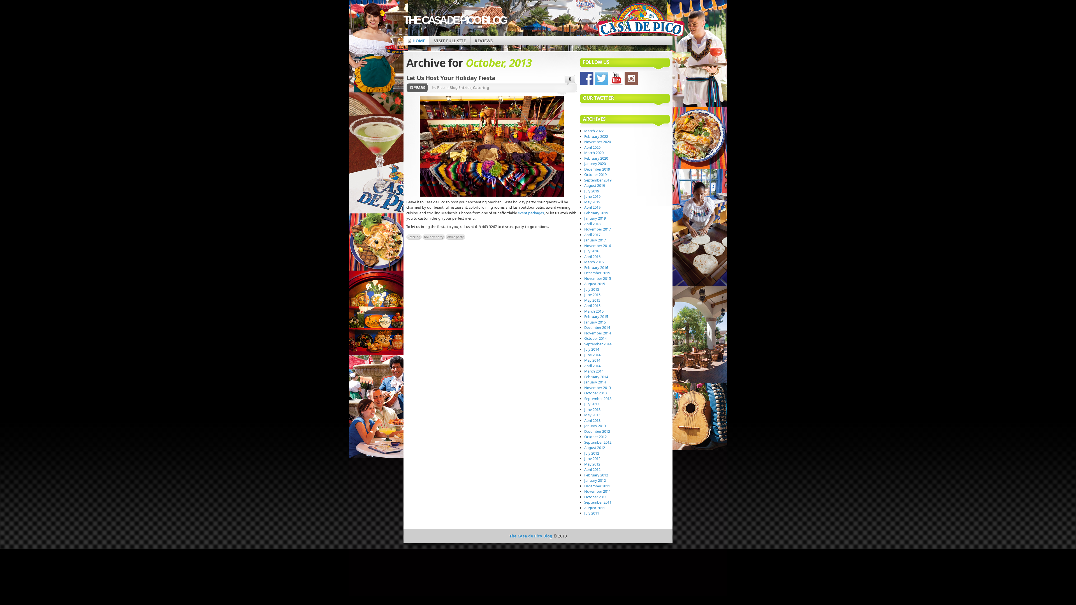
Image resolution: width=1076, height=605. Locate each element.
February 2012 (596, 475)
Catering (481, 87)
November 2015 (597, 278)
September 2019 (597, 180)
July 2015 (591, 289)
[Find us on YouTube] (616, 78)
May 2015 (592, 300)
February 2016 (596, 267)
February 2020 (596, 158)
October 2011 (595, 496)
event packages (531, 212)
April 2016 (592, 256)
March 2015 (594, 311)
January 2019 (595, 218)
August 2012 (594, 447)
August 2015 (594, 283)
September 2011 (597, 502)
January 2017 (595, 240)
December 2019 (597, 169)
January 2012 (595, 480)
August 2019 (594, 185)
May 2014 (592, 360)
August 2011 (594, 507)
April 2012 (592, 469)
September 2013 (597, 398)
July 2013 (591, 403)
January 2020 (595, 163)
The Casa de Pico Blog (455, 20)
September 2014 (597, 343)
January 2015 (595, 322)
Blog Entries (460, 87)
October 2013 (595, 392)
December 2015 (597, 272)
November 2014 (597, 333)
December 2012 (597, 431)
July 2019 (591, 191)
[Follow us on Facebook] (586, 78)
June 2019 (592, 196)
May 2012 (592, 464)
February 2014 (596, 376)
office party (455, 237)
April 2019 (592, 207)
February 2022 (596, 136)
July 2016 (591, 250)
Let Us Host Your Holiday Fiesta (450, 77)
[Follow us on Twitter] (601, 78)
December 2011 (597, 485)
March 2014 (594, 371)
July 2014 (591, 349)
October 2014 (595, 338)
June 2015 (592, 294)
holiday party (434, 237)
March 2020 (594, 152)
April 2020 (592, 147)
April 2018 (592, 223)
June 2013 (592, 409)
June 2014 (592, 354)
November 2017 (597, 229)
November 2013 (597, 387)
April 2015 (592, 305)
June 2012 (592, 458)
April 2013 (592, 420)
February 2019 (596, 212)
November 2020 (597, 141)
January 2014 (595, 382)
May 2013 (592, 414)
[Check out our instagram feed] (631, 78)
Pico (441, 87)
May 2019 (592, 201)
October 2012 (595, 436)
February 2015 (596, 316)
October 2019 (595, 174)
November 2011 (597, 491)
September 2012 (597, 442)
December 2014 (597, 327)
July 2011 (591, 513)
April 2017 (592, 234)
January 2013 (595, 425)
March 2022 (594, 130)
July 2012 (591, 453)
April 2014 (592, 365)
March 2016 (594, 261)
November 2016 (597, 245)
